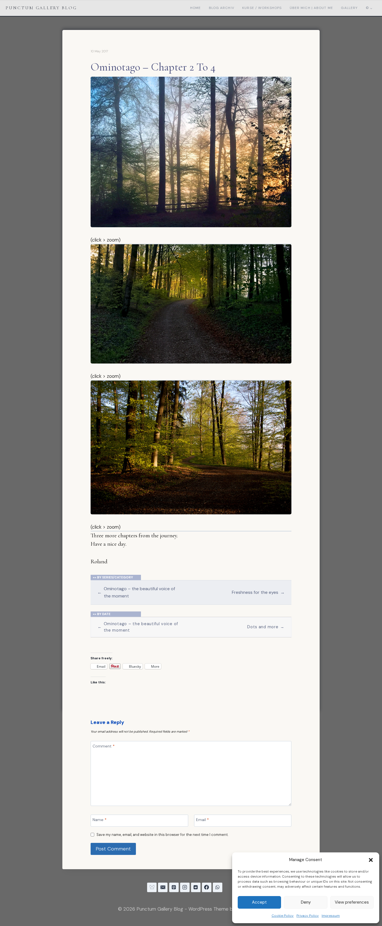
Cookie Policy (283, 915)
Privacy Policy (307, 915)
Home (195, 8)
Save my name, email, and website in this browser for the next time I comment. (162, 835)
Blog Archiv (221, 8)
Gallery (349, 8)
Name (100, 819)
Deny (306, 902)
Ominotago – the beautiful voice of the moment (136, 592)
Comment (104, 746)
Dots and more (265, 626)
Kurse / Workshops (262, 8)
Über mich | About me (311, 8)
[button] (371, 860)
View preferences (352, 902)
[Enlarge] (284, 84)
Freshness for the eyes (258, 592)
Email (202, 819)
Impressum (331, 915)
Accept (259, 902)
